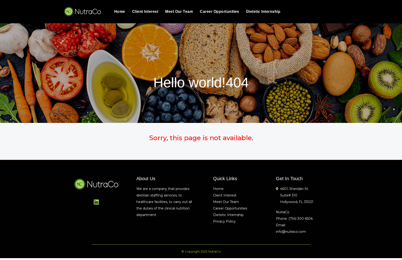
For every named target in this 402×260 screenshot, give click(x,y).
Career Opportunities (219, 12)
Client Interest (145, 12)
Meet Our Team (179, 12)
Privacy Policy (224, 221)
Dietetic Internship (263, 12)
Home (119, 12)
